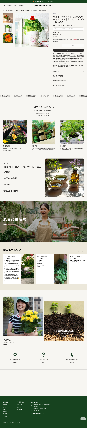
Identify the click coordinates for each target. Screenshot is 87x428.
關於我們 (5, 409)
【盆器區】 (74, 40)
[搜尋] (78, 5)
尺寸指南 (5, 416)
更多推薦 (5, 224)
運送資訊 (5, 413)
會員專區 (5, 404)
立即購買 (68, 50)
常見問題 (5, 411)
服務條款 (19, 407)
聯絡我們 (5, 407)
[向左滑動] (17, 30)
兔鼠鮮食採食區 (9, 10)
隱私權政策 (19, 409)
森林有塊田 (9, 422)
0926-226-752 (36, 410)
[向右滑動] (46, 30)
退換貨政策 (19, 404)
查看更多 (5, 344)
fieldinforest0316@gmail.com (39, 408)
